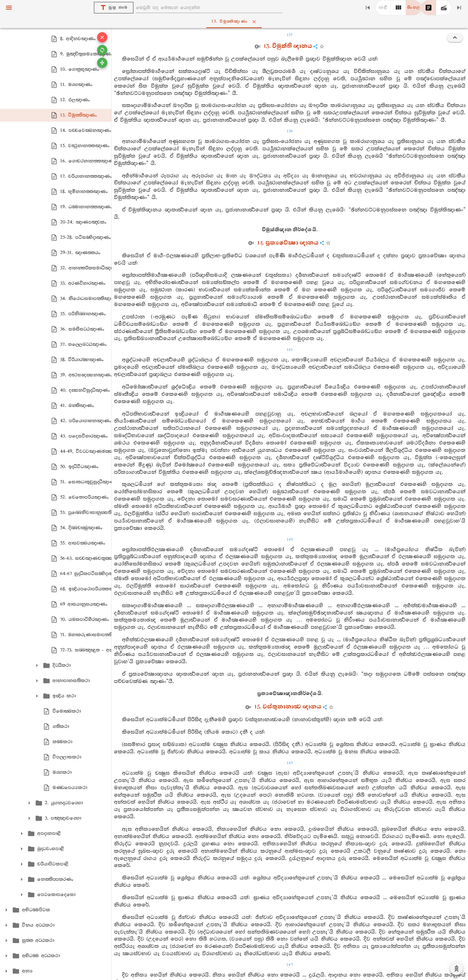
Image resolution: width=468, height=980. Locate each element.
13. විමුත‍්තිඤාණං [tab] (229, 21)
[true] (443, 7)
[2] (398, 7)
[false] (428, 7)
